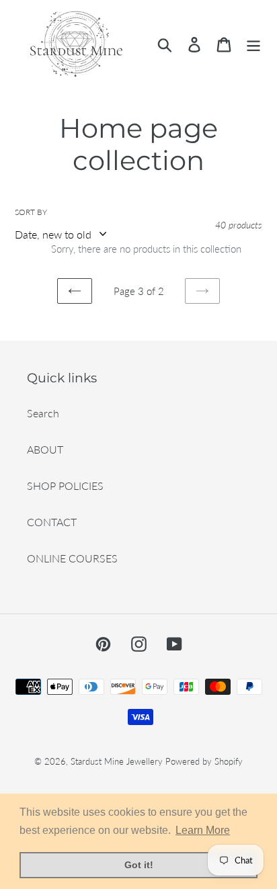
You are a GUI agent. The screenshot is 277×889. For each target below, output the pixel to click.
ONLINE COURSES (72, 558)
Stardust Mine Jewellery (117, 761)
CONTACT (52, 521)
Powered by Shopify (204, 761)
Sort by (31, 212)
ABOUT (45, 449)
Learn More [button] (202, 830)
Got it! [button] (138, 864)
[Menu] (253, 44)
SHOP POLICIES (65, 485)
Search (43, 413)
